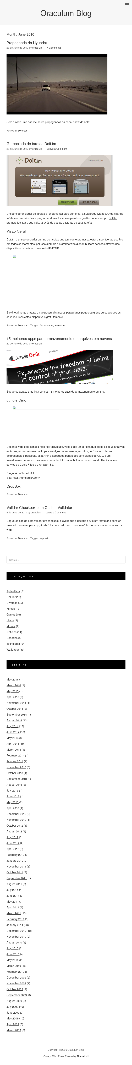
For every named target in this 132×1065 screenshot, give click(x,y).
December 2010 (16, 931)
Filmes (11, 609)
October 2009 (15, 989)
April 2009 (13, 1024)
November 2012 (16, 820)
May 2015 (13, 691)
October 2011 (15, 872)
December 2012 (16, 814)
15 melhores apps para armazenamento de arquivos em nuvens (59, 338)
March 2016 (14, 685)
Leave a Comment (57, 148)
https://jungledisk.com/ (26, 478)
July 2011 (12, 890)
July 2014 (12, 726)
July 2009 (12, 1007)
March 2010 (14, 966)
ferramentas (46, 325)
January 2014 (15, 761)
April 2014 (13, 744)
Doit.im (113, 218)
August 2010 (14, 942)
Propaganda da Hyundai (27, 42)
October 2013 (15, 773)
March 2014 (14, 749)
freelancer (59, 325)
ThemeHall (83, 1056)
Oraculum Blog (66, 12)
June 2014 (13, 732)
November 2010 (16, 936)
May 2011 (13, 901)
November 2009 (16, 983)
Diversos (23, 130)
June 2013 (13, 796)
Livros (10, 620)
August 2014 (14, 720)
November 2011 (16, 866)
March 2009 (14, 1030)
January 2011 (15, 925)
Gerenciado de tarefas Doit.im (31, 143)
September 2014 (17, 714)
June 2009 (13, 1012)
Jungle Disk (16, 400)
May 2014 (13, 738)
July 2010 (12, 948)
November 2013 (16, 767)
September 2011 (17, 878)
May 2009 (13, 1018)
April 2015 (13, 697)
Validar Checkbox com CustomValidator (39, 507)
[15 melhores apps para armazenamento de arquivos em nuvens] (60, 387)
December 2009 (16, 977)
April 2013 (13, 808)
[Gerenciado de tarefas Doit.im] (60, 209)
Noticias (11, 632)
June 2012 (13, 843)
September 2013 (17, 779)
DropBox (14, 486)
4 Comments (54, 47)
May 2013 (13, 802)
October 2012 (15, 825)
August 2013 (14, 785)
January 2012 (15, 861)
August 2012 (14, 831)
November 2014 (16, 703)
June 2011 (13, 896)
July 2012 (12, 837)
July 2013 (12, 790)
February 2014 (15, 755)
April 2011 (13, 907)
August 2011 (14, 884)
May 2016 (13, 679)
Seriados (12, 638)
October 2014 (15, 709)
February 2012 (15, 855)
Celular (11, 597)
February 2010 (15, 972)
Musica (11, 626)
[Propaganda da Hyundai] (57, 117)
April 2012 (13, 849)
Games (11, 614)
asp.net (44, 538)
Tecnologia (13, 644)
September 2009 (17, 995)
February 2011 (15, 919)
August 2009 (14, 1001)
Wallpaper (13, 649)
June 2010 (13, 954)
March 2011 (14, 913)
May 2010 (13, 960)
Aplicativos (13, 591)
